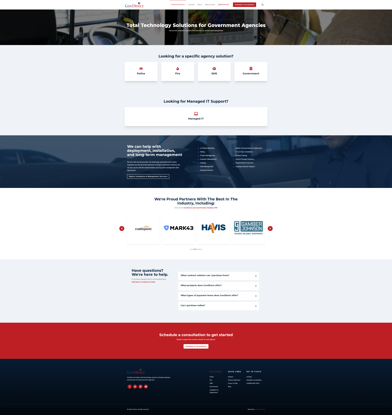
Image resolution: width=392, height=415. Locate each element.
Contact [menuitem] (249, 377)
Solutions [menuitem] (216, 372)
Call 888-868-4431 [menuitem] (253, 383)
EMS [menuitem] (211, 383)
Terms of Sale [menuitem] (232, 383)
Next (270, 228)
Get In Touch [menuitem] (253, 372)
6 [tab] (201, 249)
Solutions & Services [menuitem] (178, 5)
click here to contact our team (143, 282)
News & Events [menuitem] (210, 5)
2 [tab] (193, 249)
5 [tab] (199, 249)
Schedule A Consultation (196, 346)
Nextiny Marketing (259, 409)
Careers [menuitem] (230, 377)
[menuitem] (224, 4)
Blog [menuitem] (229, 387)
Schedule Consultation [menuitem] (254, 380)
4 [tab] (197, 249)
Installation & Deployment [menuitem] (214, 391)
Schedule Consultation (244, 5)
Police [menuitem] (212, 377)
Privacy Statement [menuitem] (234, 380)
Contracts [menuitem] (191, 5)
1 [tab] (191, 249)
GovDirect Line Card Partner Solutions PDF (201, 208)
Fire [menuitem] (211, 380)
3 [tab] (195, 249)
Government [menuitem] (214, 387)
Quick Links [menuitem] (234, 372)
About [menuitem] (200, 5)
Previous (121, 228)
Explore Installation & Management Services (148, 176)
